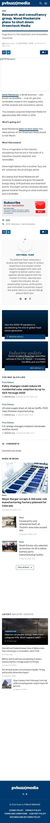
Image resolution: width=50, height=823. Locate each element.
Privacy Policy (33, 810)
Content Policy (37, 814)
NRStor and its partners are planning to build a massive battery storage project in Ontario (21, 660)
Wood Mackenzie (10, 94)
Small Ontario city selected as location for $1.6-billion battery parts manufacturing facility (33, 550)
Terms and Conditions (15, 814)
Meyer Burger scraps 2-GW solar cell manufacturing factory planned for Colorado (24, 502)
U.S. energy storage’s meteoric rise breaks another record (23, 428)
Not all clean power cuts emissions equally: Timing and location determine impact (23, 671)
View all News (23, 567)
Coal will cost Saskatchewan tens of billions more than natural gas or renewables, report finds (23, 649)
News (4, 10)
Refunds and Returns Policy (25, 817)
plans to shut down (28, 129)
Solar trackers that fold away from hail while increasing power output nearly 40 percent (30, 683)
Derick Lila (9, 397)
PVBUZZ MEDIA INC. (32, 805)
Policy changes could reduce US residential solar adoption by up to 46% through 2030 (23, 389)
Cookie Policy (16, 810)
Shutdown (16, 224)
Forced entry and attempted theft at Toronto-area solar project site (33, 526)
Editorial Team (26, 43)
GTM (8, 224)
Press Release (8, 382)
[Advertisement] (22, 590)
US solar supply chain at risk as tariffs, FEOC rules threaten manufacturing (25, 410)
